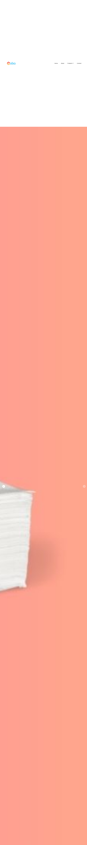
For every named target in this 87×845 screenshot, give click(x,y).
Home (56, 63)
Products (70, 63)
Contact (79, 63)
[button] (3, 485)
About (62, 63)
